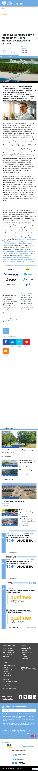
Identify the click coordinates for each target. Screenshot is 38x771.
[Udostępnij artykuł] (12, 343)
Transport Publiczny (9, 652)
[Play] (5, 118)
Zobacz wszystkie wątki (9, 688)
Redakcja (24, 655)
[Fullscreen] (33, 118)
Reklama (24, 657)
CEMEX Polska (7, 685)
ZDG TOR (24, 651)
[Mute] (17, 118)
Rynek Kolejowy (7, 648)
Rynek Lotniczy (7, 654)
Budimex (5, 667)
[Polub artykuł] (6, 343)
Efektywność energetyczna (7, 674)
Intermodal (6, 679)
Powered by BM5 (19, 768)
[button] (30, 586)
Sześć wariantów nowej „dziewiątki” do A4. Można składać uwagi (27, 463)
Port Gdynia (6, 683)
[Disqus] (19, 400)
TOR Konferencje (27, 653)
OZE (4, 677)
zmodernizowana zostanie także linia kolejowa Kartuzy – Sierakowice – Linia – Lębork (19, 252)
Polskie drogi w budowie (7, 670)
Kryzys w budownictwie (10, 681)
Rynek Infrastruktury (9, 650)
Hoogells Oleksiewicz (9, 665)
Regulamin (25, 658)
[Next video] (11, 118)
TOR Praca (6, 656)
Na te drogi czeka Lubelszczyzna (13, 501)
